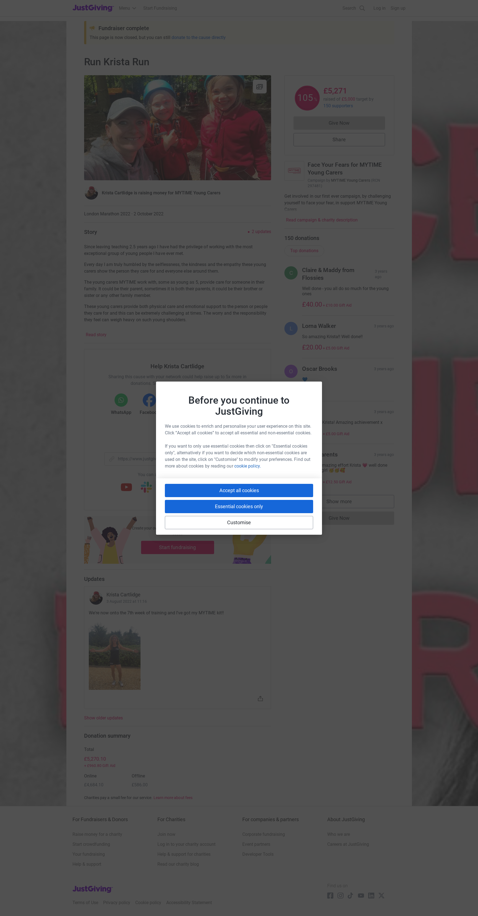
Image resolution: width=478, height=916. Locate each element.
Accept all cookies (239, 490)
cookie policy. (247, 466)
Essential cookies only (239, 506)
